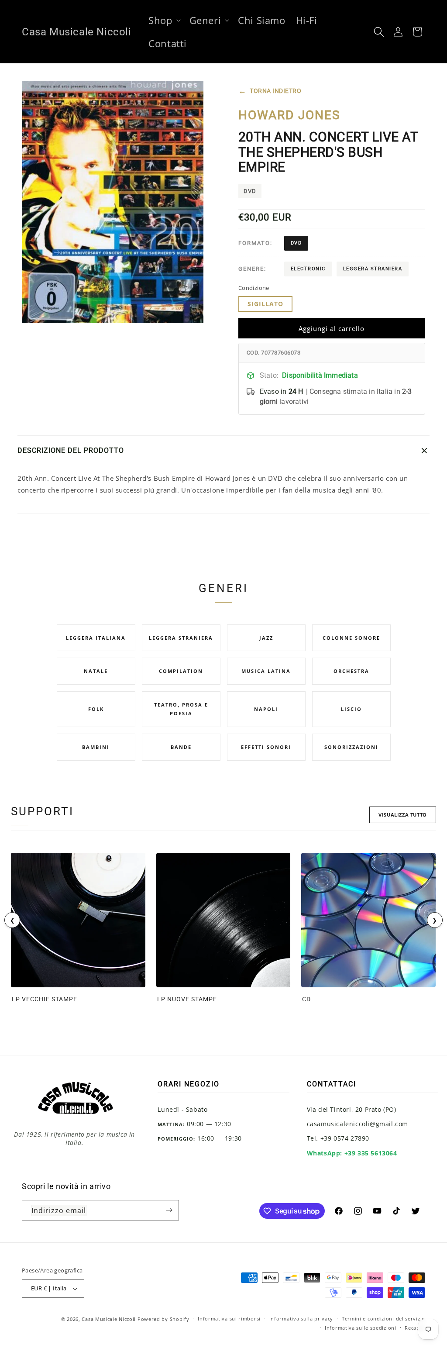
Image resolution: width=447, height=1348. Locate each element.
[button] (163, 20)
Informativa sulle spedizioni (360, 1327)
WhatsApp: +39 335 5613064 (352, 1153)
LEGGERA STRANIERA (372, 269)
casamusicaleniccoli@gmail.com (357, 1124)
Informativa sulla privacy (301, 1318)
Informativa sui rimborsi (229, 1318)
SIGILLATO (265, 304)
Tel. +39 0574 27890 (338, 1138)
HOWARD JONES (289, 115)
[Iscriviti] (169, 1210)
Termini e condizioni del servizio (383, 1318)
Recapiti (415, 1327)
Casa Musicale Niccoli (109, 1319)
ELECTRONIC (308, 269)
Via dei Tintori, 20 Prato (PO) (351, 1109)
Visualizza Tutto (402, 814)
